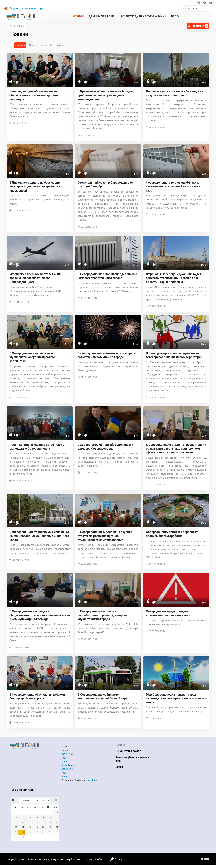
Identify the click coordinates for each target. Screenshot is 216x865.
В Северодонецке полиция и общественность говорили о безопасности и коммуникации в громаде (39, 615)
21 (50, 827)
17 (23, 827)
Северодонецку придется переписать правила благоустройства (172, 534)
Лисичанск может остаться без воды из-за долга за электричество (175, 93)
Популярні (56, 45)
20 (43, 827)
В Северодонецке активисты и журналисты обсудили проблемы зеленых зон (33, 357)
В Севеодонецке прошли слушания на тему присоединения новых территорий (174, 355)
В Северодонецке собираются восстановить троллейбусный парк (103, 696)
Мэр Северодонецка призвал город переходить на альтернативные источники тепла (176, 698)
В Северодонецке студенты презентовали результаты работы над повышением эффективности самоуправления (176, 448)
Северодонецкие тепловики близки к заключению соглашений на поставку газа (173, 186)
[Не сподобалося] (17, 82)
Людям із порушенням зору (26, 8)
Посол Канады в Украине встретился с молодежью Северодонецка (36, 446)
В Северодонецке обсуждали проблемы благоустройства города (38, 696)
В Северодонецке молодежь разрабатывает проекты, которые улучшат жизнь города (102, 615)
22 (57, 827)
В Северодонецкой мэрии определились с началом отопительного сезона (107, 276)
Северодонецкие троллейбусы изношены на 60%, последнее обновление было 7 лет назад (39, 536)
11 (30, 822)
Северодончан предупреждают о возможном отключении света (169, 613)
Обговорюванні (38, 45)
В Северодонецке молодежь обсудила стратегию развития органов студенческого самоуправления (105, 536)
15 (57, 822)
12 (36, 822)
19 (36, 827)
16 (16, 827)
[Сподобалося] (11, 81)
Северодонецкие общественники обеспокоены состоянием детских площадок (33, 95)
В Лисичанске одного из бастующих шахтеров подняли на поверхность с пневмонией (35, 186)
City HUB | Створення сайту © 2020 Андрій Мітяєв (54, 859)
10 (23, 822)
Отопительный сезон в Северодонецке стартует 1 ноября (105, 184)
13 (43, 822)
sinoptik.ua (91, 780)
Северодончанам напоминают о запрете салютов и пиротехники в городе (107, 355)
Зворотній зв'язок (95, 859)
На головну (17, 26)
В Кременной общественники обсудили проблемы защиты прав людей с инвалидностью (106, 95)
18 (29, 827)
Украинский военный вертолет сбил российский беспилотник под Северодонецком (35, 278)
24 (23, 832)
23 (16, 832)
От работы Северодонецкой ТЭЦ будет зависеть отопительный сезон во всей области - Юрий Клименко (173, 278)
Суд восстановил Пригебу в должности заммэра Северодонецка (105, 446)
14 (50, 822)
